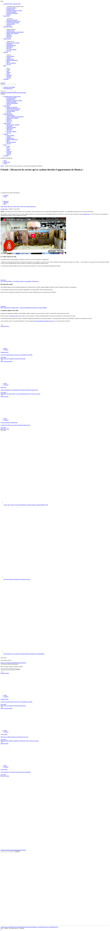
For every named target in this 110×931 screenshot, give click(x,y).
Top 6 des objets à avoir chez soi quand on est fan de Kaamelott (16, 772)
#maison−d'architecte (14, 740)
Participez (13, 927)
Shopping (9, 34)
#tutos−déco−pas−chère (15, 393)
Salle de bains (7, 162)
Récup (8, 61)
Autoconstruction (11, 24)
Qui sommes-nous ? (8, 88)
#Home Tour (33, 206)
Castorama (6, 79)
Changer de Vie (7, 38)
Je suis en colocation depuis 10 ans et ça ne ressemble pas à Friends (16, 354)
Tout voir (9, 14)
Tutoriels (6, 52)
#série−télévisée (22, 358)
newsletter (18, 927)
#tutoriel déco (24, 393)
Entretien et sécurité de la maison (14, 10)
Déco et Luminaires (11, 63)
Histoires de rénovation (12, 20)
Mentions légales (25, 927)
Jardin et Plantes (10, 56)
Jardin (8, 73)
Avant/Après (7, 16)
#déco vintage (4, 206)
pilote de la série (14, 316)
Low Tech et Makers (11, 49)
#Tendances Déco (5, 326)
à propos (3, 927)
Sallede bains (8, 71)
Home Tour (9, 36)
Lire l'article (3, 357)
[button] (15, 91)
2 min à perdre (4, 734)
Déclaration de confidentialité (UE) (50, 927)
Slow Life (9, 48)
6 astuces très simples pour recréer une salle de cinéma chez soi (15, 425)
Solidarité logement (11, 45)
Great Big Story (86, 214)
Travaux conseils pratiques (13, 22)
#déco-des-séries (4, 396)
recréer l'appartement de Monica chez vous (44, 321)
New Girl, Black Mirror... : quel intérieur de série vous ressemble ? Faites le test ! (20, 281)
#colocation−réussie (13, 358)
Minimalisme (10, 46)
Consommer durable (11, 11)
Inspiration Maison (8, 26)
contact (30, 927)
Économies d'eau (11, 9)
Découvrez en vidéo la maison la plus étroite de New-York (14, 737)
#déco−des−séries (12, 206)
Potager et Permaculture (12, 13)
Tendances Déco (10, 30)
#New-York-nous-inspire (6, 361)
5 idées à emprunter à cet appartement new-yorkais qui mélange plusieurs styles (19, 390)
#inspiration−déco (5, 393)
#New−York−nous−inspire (23, 206)
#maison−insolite (5, 740)
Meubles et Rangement (12, 60)
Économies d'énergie (11, 7)
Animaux (9, 57)
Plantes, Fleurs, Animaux (12, 33)
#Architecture (22, 740)
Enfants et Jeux (10, 59)
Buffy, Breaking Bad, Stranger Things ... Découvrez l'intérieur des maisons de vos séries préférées (24, 307)
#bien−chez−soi (4, 358)
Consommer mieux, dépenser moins (12, 3)
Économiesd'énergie (9, 75)
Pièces (5, 65)
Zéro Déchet (9, 44)
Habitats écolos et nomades (13, 42)
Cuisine (8, 69)
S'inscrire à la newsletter (9, 87)
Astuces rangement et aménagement (15, 32)
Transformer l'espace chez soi (13, 21)
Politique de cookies (37, 927)
